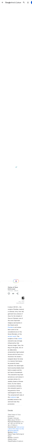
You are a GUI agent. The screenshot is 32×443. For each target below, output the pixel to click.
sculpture (13, 397)
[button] (2, 2)
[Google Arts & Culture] (13, 2)
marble (20, 338)
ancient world (12, 336)
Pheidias (10, 327)
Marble (15, 432)
